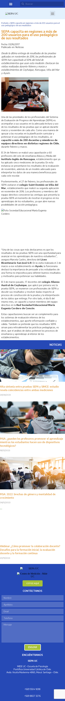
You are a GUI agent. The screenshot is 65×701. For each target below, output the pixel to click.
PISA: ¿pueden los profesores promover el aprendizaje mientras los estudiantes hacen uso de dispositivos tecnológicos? (31, 442)
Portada (4, 23)
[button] (10, 3)
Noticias (19, 47)
